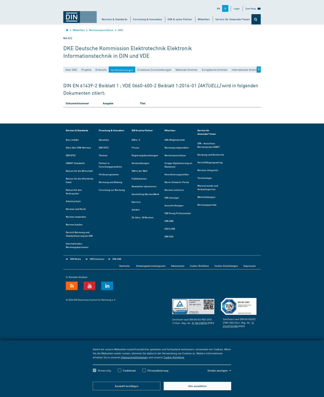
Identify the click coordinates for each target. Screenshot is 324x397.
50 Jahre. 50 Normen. (143, 217)
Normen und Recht (76, 208)
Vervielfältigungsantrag (210, 162)
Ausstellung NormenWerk (145, 194)
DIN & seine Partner (180, 19)
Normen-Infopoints (207, 170)
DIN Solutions (97, 258)
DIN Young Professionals (178, 213)
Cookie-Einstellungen (226, 265)
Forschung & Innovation (147, 19)
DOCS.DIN (170, 228)
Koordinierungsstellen (177, 174)
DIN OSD (169, 236)
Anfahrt (136, 209)
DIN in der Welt (139, 170)
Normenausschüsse (101, 30)
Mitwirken (204, 19)
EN (218, 8)
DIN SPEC (71, 155)
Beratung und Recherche (210, 154)
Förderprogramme (109, 174)
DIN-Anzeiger (172, 197)
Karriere (136, 201)
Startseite (124, 265)
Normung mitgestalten (177, 147)
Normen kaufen (74, 224)
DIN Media (75, 258)
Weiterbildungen (206, 196)
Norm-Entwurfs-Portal (177, 182)
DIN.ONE (169, 220)
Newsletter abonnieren (144, 186)
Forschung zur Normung (112, 189)
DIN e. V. (136, 139)
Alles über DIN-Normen (78, 147)
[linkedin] (107, 286)
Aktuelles (104, 139)
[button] (219, 370)
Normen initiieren (174, 189)
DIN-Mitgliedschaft (175, 139)
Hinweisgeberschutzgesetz (151, 265)
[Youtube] (89, 286)
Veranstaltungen (140, 163)
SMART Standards (75, 163)
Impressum (250, 265)
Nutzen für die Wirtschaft (79, 170)
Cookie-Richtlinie (174, 357)
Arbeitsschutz (73, 201)
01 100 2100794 (199, 323)
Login (237, 8)
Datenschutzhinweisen (134, 357)
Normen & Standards (114, 19)
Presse (135, 147)
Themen (103, 155)
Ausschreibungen (174, 205)
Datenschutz (177, 265)
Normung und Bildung (110, 182)
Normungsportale (207, 204)
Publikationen (139, 178)
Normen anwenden (76, 216)
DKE (120, 30)
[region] (161, 362)
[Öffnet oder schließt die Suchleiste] (256, 19)
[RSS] (72, 286)
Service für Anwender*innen (232, 19)
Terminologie (204, 177)
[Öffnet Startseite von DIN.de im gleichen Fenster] (80, 15)
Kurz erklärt (72, 139)
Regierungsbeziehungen (145, 155)
